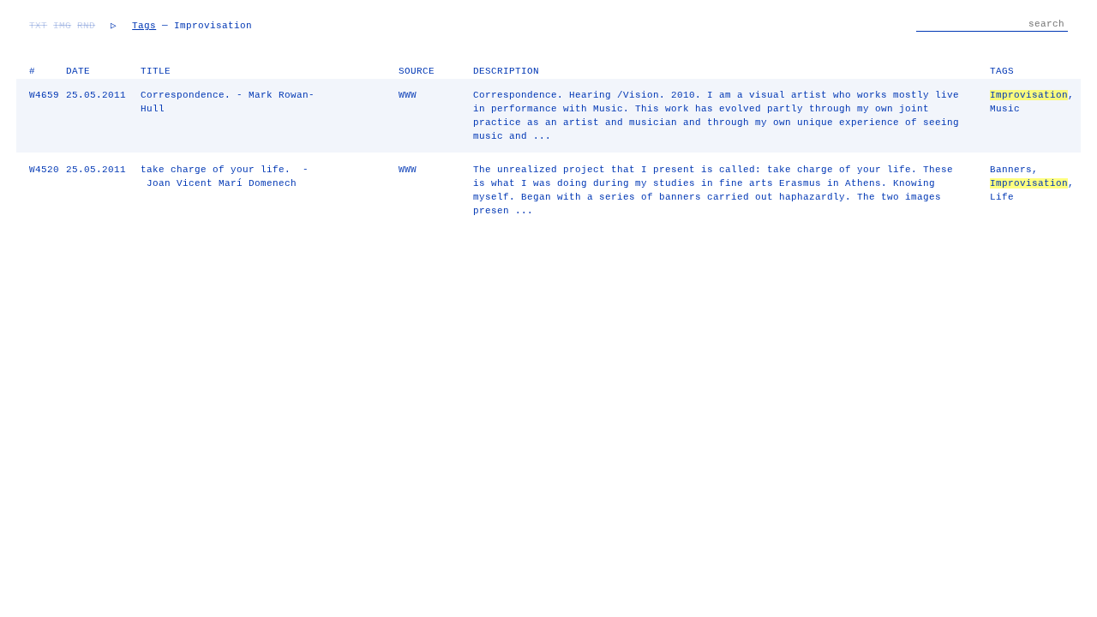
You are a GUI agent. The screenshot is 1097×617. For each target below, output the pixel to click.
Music (1005, 109)
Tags (144, 26)
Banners (1011, 170)
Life (1002, 197)
